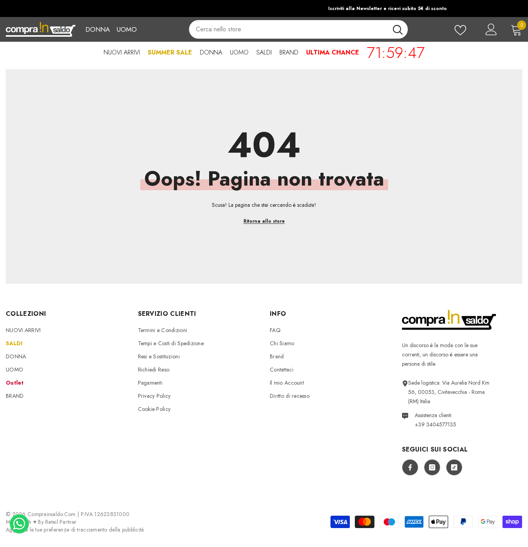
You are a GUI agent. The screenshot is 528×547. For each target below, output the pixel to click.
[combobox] (288, 29)
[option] (264, 8)
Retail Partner (61, 522)
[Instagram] (432, 467)
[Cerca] (298, 29)
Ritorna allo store (264, 221)
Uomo (126, 29)
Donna (97, 29)
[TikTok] (454, 467)
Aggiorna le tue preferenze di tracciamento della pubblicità (75, 529)
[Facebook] (410, 467)
